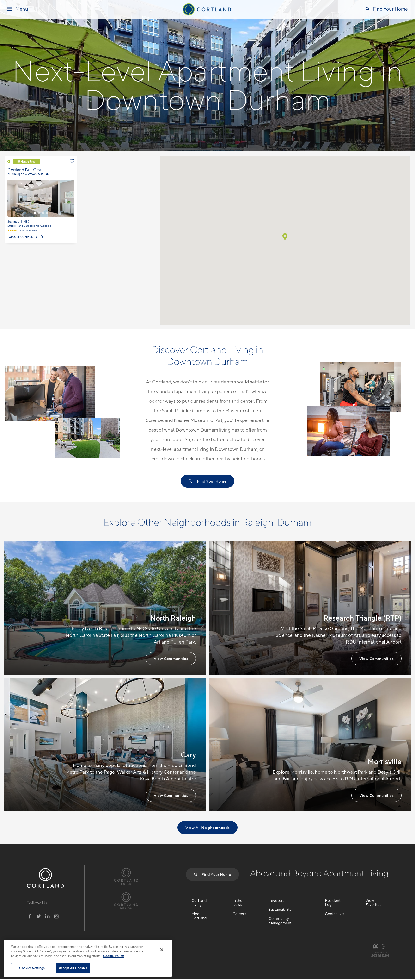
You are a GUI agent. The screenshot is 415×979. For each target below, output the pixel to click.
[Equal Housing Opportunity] (376, 946)
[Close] (162, 949)
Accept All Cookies (73, 968)
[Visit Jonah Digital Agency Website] (380, 956)
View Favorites (373, 902)
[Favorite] (72, 161)
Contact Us (334, 914)
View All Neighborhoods (207, 827)
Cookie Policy (113, 956)
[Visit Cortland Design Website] (126, 900)
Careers (239, 914)
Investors (276, 900)
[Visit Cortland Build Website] (126, 875)
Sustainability (280, 909)
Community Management (280, 920)
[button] (284, 236)
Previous (10, 198)
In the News (237, 902)
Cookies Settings (32, 968)
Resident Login (333, 902)
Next (71, 198)
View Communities (171, 658)
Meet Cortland (199, 916)
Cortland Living (199, 902)
